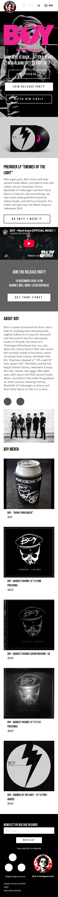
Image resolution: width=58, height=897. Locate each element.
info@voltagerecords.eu (15, 876)
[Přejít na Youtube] (20, 401)
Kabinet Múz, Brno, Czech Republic (29, 285)
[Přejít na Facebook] (7, 401)
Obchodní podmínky (12, 890)
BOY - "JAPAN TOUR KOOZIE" (20, 513)
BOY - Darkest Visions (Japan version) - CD (28, 654)
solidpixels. (36, 848)
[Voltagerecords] (10, 7)
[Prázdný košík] (23, 5)
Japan (32, 371)
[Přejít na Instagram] (9, 867)
